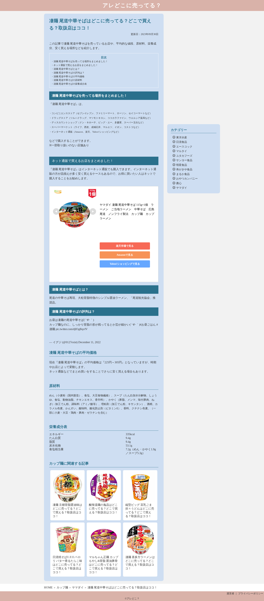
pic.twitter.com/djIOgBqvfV (72, 329)
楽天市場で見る (125, 246)
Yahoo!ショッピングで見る (125, 263)
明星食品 (181, 164)
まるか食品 (183, 173)
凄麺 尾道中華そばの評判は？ (69, 72)
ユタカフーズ (184, 155)
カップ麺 (62, 587)
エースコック (184, 146)
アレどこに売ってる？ (132, 5)
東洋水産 (181, 137)
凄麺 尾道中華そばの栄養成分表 (70, 83)
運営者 (230, 593)
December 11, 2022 (89, 342)
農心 (179, 183)
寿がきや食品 (184, 169)
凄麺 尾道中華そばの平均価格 (69, 76)
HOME (48, 587)
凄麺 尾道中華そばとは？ (67, 69)
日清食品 (181, 141)
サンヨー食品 (184, 160)
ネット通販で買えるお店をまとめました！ (76, 65)
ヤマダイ (181, 187)
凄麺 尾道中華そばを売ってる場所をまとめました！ (81, 61)
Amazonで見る (125, 255)
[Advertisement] (193, 67)
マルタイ (181, 150)
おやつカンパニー (187, 178)
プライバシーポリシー (250, 593)
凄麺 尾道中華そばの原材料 (68, 80)
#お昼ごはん (148, 324)
